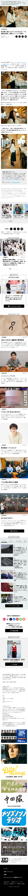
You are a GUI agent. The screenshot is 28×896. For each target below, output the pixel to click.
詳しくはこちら (24, 3)
